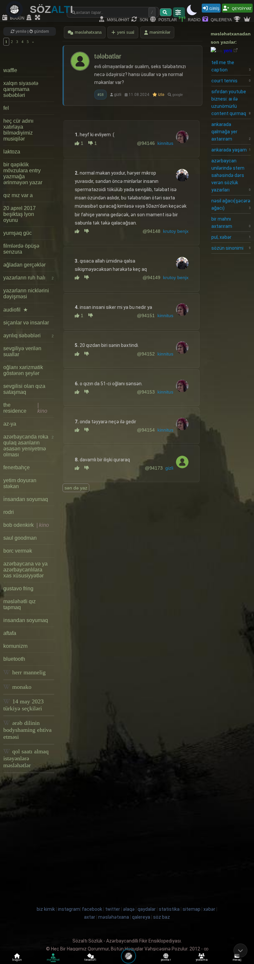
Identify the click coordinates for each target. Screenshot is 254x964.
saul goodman (20, 538)
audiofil (15, 310)
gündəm (41, 31)
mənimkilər (159, 32)
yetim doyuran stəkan (19, 483)
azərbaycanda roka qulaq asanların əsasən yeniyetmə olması (28, 445)
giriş (214, 8)
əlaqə (129, 909)
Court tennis (231, 80)
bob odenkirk (26, 525)
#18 (101, 95)
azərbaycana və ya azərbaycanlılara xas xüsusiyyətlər (25, 569)
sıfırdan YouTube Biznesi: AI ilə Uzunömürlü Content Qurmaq (231, 102)
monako (21, 687)
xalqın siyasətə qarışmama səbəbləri (20, 89)
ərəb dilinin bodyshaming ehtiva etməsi (27, 730)
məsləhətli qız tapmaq (19, 604)
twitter (112, 909)
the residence (25, 408)
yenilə (21, 31)
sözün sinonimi (231, 248)
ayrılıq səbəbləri (28, 335)
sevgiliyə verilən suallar (22, 351)
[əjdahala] (79, 231)
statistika (169, 909)
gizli (117, 94)
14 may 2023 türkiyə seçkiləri (23, 705)
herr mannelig (28, 672)
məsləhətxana (88, 32)
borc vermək (17, 551)
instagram (69, 909)
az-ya (9, 424)
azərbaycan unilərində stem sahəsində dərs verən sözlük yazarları (231, 175)
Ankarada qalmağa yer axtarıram (231, 132)
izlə (160, 94)
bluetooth (14, 659)
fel (6, 108)
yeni (227, 51)
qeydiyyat (241, 8)
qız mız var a (18, 195)
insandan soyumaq (25, 620)
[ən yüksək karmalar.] (248, 19)
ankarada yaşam (231, 149)
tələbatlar (107, 56)
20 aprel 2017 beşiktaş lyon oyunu (19, 214)
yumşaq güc (17, 233)
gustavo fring (18, 588)
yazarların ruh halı (28, 277)
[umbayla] (88, 231)
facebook (92, 909)
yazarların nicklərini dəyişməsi (26, 293)
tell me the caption (231, 66)
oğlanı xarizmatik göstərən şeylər (23, 370)
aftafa (9, 633)
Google (177, 95)
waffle (10, 70)
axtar (89, 917)
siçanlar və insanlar (26, 322)
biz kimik (46, 909)
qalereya (221, 19)
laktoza (11, 151)
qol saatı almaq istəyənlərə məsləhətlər (26, 758)
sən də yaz (75, 487)
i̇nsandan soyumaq (25, 499)
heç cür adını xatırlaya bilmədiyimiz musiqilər (18, 130)
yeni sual (125, 32)
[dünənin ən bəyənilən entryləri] (238, 19)
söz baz (161, 917)
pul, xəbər (231, 237)
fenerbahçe (16, 467)
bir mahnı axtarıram (231, 222)
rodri (8, 512)
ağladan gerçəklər (24, 265)
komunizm (15, 646)
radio (193, 19)
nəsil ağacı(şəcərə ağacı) (231, 204)
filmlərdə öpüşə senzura (21, 249)
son (143, 19)
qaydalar (147, 909)
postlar (167, 19)
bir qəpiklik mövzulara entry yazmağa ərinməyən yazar (22, 173)
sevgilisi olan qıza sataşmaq (24, 389)
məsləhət (117, 19)
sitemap (191, 909)
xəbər (209, 909)
